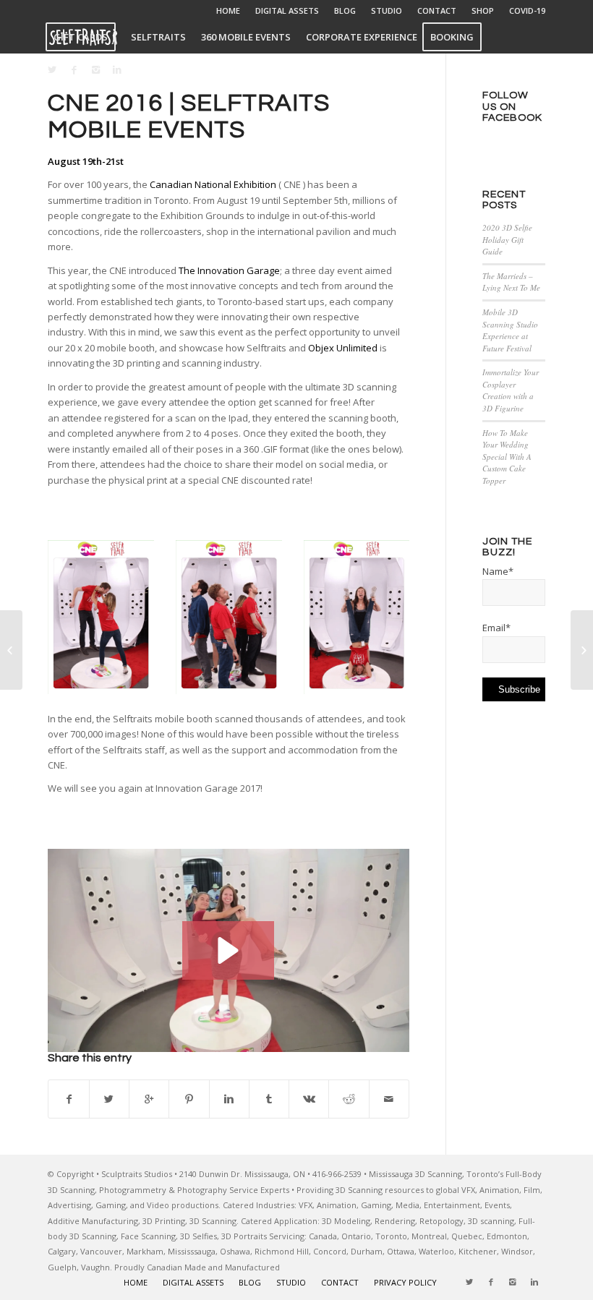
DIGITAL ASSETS (287, 10)
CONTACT (436, 10)
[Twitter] (52, 69)
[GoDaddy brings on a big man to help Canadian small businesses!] (582, 650)
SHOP (483, 10)
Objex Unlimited (342, 347)
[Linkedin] (117, 69)
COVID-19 (527, 10)
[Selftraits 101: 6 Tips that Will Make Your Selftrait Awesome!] (11, 650)
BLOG (345, 10)
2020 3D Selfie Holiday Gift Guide (507, 239)
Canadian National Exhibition (213, 184)
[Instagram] (95, 69)
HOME (228, 10)
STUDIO (386, 10)
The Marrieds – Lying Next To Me (511, 282)
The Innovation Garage (229, 270)
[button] (228, 950)
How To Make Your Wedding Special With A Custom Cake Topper (507, 456)
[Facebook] (74, 69)
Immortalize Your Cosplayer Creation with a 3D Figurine (510, 390)
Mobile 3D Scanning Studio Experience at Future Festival (510, 330)
